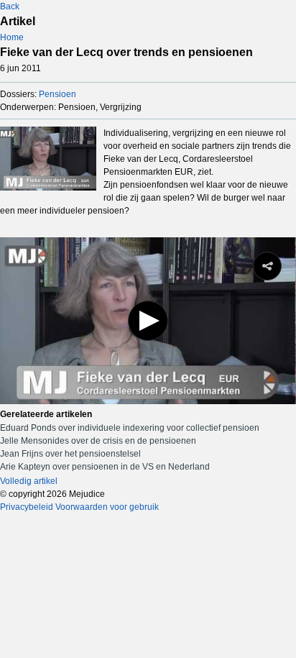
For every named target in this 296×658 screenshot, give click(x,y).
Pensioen (57, 94)
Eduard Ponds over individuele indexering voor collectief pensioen (129, 428)
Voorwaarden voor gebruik (107, 507)
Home (12, 37)
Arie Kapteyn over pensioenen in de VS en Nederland (105, 467)
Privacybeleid (26, 507)
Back (9, 6)
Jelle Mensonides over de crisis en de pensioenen (98, 441)
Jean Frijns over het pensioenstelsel (70, 454)
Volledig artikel (28, 481)
